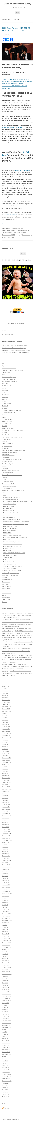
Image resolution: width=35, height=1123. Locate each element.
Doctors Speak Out (8, 510)
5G (3, 363)
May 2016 (5, 929)
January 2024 (6, 755)
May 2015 (5, 956)
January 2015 (6, 965)
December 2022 (6, 782)
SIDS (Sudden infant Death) (10, 575)
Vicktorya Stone (6, 664)
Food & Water (7, 515)
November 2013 (6, 996)
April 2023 (5, 773)
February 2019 (6, 856)
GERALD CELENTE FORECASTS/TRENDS (13, 430)
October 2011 (6, 1052)
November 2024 (6, 733)
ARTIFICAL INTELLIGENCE (8, 379)
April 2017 (5, 905)
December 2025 (6, 704)
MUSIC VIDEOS (7, 533)
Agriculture (5, 366)
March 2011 (5, 1067)
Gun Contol (5, 435)
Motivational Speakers (9, 530)
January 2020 (6, 831)
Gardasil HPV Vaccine (9, 517)
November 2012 (6, 1023)
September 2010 (6, 1081)
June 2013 (5, 1007)
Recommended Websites (9, 486)
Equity (4, 417)
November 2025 (6, 706)
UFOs (4, 559)
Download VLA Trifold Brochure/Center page (14, 346)
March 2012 (5, 1041)
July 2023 (4, 767)
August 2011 (5, 1056)
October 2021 (6, 813)
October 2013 (6, 998)
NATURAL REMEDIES (7, 461)
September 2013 (6, 1000)
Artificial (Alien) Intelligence (9, 381)
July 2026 (4, 689)
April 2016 (5, 931)
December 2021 (6, 809)
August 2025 (5, 713)
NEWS (4, 466)
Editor (4, 648)
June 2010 (5, 1087)
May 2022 (5, 798)
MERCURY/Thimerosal (8, 455)
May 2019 (5, 849)
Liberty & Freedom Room (9, 232)
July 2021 (4, 820)
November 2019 (6, 836)
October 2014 (6, 972)
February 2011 (6, 1070)
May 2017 (5, 902)
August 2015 (5, 949)
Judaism (4, 441)
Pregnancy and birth (9, 548)
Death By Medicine (8, 506)
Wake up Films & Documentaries (12, 566)
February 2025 (6, 726)
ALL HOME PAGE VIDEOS (9, 368)
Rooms (4, 493)
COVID (4, 401)
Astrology (5, 383)
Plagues (4, 477)
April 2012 (5, 1038)
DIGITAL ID (5, 406)
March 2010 (5, 1094)
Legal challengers (7, 446)
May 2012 (5, 1036)
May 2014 (5, 983)
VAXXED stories (6, 593)
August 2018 (5, 869)
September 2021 (6, 816)
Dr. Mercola (5, 415)
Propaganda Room (7, 481)
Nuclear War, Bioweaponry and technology (15, 537)
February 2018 (6, 882)
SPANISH (4, 577)
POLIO (4, 479)
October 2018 (6, 865)
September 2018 (6, 867)
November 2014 (6, 969)
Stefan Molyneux (7, 579)
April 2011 (5, 1065)
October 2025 (6, 709)
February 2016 (6, 936)
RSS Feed (7, 1108)
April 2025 (5, 722)
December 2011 (6, 1047)
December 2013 (6, 994)
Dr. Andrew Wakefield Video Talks (11, 410)
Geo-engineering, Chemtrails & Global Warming (16, 522)
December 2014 (6, 967)
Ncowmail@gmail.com (21, 323)
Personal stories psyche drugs (11, 470)
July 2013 (4, 1005)
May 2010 (5, 1090)
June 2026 (5, 691)
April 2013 (5, 1012)
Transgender (6, 584)
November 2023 (6, 758)
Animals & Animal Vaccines (10, 499)
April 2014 (5, 985)
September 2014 (6, 974)
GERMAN (4, 432)
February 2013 (6, 1016)
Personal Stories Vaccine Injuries (12, 544)
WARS (13, 235)
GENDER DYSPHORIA (8, 428)
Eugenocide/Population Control (11, 230)
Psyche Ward (7, 550)
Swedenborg (6, 582)
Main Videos (6, 372)
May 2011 (5, 1063)
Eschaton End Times (8, 419)
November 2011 (6, 1050)
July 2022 (4, 793)
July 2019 (4, 845)
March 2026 (5, 698)
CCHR (3, 392)
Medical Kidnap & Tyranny (9, 452)
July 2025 (4, 715)
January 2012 (6, 1045)
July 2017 (4, 898)
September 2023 (6, 762)
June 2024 (5, 744)
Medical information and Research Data (13, 450)
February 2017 (6, 909)
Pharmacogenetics (7, 473)
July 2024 (4, 742)
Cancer (4, 388)
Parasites (5, 468)
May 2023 (5, 771)
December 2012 (6, 1021)
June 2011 (5, 1061)
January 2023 (6, 780)
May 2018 (5, 876)
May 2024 (5, 747)
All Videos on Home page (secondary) (13, 370)
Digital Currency (6, 403)
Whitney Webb (6, 599)
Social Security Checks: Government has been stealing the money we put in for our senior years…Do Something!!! (16, 651)
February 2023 (6, 778)
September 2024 (6, 738)
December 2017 (6, 887)
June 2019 (5, 847)
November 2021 (6, 811)
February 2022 (6, 804)
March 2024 (5, 751)
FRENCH (4, 426)
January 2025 (6, 729)
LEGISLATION (5, 448)
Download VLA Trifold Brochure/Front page (14, 348)
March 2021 (5, 824)
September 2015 (6, 947)
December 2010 (6, 1074)
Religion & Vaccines (7, 488)
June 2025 (5, 718)
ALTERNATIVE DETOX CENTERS (11, 497)
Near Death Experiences (9, 464)
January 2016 (6, 938)
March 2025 (5, 724)
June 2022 (5, 796)
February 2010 (6, 1096)
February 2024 (6, 753)
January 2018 (6, 885)
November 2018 (6, 862)
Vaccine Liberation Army (17, 3)
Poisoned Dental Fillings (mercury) (12, 546)
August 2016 (5, 923)
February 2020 (6, 829)
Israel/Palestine (24, 230)
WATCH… (5, 224)
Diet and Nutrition (8, 508)
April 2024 (5, 749)
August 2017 (5, 896)
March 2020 (5, 827)
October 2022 (6, 787)
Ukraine (4, 591)
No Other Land (26, 235)
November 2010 (6, 1076)
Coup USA (5, 399)
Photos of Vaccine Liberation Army (12, 475)
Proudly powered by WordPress (10, 1119)
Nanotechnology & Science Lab (12, 535)
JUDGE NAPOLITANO (7, 444)
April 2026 (5, 695)
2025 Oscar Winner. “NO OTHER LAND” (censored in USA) (16, 29)
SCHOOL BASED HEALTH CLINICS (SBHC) (14, 553)
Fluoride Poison (6, 423)
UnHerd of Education (9, 562)
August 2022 (5, 791)
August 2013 (5, 1003)
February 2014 (6, 989)
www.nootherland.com (11, 215)
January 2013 (6, 1018)
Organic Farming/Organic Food (11, 542)
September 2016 (6, 920)
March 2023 (5, 775)
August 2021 (5, 818)
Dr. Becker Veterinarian (8, 412)
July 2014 (4, 978)
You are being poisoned (10, 568)
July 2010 (4, 1085)
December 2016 (6, 914)
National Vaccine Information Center (12, 459)
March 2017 (5, 907)
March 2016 (5, 934)
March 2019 (5, 853)
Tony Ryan (5, 671)
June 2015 (5, 954)
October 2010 (6, 1078)
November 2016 (6, 916)
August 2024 (5, 740)
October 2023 (6, 760)
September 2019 (6, 840)
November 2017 (6, 889)
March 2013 (5, 1014)
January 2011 (6, 1072)
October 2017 (6, 891)
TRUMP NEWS (6, 588)
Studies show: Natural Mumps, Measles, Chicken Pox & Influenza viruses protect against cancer (17, 615)
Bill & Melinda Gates (8, 386)
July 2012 (4, 1032)
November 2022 (6, 784)
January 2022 (6, 807)
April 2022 (5, 800)
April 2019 (5, 851)
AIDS (4, 495)
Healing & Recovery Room (10, 526)
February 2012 (6, 1043)
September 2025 (6, 711)
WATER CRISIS (6, 597)
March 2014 (5, 987)
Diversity (4, 408)
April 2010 (5, 1092)
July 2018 (4, 871)
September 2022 (6, 789)
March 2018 (5, 880)
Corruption (5, 397)
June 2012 (5, 1034)
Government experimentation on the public (15, 524)
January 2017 (6, 911)
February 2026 (6, 700)
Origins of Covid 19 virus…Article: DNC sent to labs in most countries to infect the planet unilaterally (17, 644)
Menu (17, 12)
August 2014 (5, 976)
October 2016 (6, 918)
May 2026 (5, 693)
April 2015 (5, 958)
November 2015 (6, 943)
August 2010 (5, 1083)
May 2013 (5, 1009)
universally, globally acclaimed (12, 127)
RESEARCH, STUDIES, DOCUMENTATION (13, 490)
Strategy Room (7, 557)
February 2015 (6, 963)
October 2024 (6, 735)
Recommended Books (8, 484)
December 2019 (6, 833)
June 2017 (5, 900)
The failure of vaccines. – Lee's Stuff (12, 613)
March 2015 (5, 960)
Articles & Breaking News (9, 377)
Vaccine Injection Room (9, 564)
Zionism (4, 602)
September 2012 (6, 1027)
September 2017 (6, 894)
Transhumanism (6, 586)
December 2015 (6, 940)
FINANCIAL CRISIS (7, 421)
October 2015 (6, 945)
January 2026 (6, 702)
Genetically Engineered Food (11, 519)
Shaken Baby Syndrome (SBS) (10, 573)
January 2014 (6, 992)
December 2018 (6, 860)
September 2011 (6, 1054)
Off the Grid (6, 539)
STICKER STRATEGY (7, 334)
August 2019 (5, 842)
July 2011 (4, 1058)
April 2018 (5, 878)
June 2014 (5, 980)
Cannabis (5, 390)
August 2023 (5, 764)
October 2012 (6, 1025)
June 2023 (5, 769)
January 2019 (6, 858)
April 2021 (5, 822)
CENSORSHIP (20, 228)
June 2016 (5, 927)
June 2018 (5, 874)
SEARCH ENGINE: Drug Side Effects (11, 571)
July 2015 (4, 951)
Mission (13, 662)
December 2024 (6, 731)
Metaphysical (6, 457)
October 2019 (6, 838)
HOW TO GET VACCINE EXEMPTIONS (12, 437)
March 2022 (5, 802)
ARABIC (4, 374)
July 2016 (4, 925)
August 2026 (5, 686)
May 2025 (5, 720)
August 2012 (5, 1029)
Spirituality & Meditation (10, 555)
